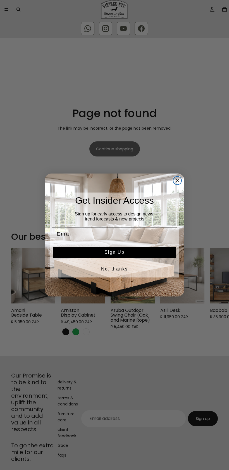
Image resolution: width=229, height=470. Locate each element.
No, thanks (114, 269)
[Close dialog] (177, 180)
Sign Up (114, 252)
